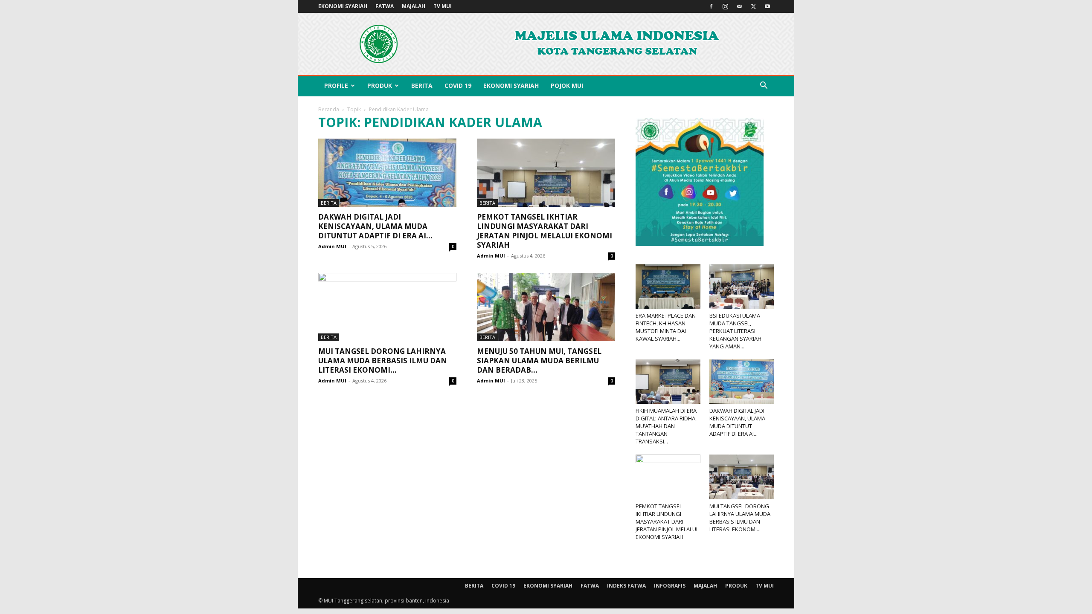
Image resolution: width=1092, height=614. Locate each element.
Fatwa (384, 6)
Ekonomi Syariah (342, 6)
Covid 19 (457, 85)
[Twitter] (753, 6)
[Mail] (739, 6)
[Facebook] (711, 6)
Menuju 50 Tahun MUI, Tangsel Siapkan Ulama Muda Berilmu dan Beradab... (539, 360)
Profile (336, 85)
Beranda (328, 109)
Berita (422, 85)
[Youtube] (767, 6)
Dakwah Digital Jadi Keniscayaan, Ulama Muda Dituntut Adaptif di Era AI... (375, 226)
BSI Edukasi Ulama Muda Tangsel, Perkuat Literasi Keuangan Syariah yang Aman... (735, 331)
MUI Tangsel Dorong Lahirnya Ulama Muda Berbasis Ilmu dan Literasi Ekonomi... (382, 360)
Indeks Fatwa (626, 585)
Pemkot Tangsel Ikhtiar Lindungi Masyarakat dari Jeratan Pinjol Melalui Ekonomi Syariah (544, 231)
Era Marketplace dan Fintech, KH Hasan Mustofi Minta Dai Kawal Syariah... (666, 327)
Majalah (413, 6)
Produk (379, 85)
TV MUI (442, 6)
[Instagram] (725, 6)
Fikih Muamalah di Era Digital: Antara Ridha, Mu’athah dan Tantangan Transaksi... (666, 426)
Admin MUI (332, 246)
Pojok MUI (567, 85)
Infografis (669, 585)
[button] (763, 86)
